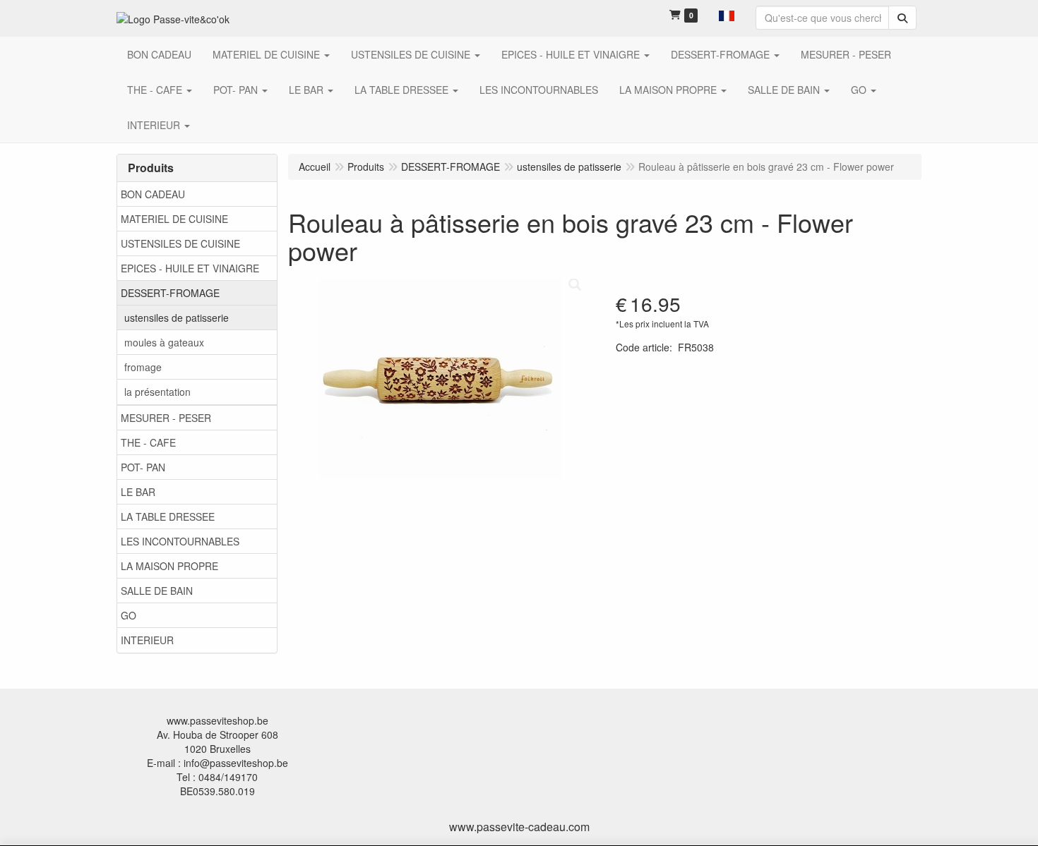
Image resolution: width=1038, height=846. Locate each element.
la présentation (157, 392)
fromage (143, 367)
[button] (726, 14)
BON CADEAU (153, 194)
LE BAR (138, 492)
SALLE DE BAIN (157, 591)
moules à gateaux (164, 342)
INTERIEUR (147, 640)
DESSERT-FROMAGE (170, 293)
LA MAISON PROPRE (169, 566)
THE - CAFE (148, 442)
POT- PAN (143, 467)
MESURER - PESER (166, 418)
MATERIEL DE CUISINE (174, 219)
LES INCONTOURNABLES (180, 541)
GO (128, 615)
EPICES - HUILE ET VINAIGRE (190, 268)
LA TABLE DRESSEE (168, 516)
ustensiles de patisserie (176, 317)
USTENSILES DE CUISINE (180, 243)
